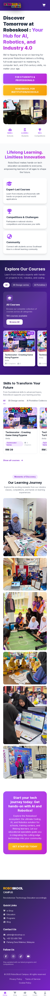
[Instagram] (13, 956)
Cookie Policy (25, 983)
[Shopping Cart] (44, 5)
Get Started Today (25, 846)
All (6, 285)
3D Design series (21, 285)
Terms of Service (32, 979)
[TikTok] (20, 956)
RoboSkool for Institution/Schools (25, 90)
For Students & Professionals (25, 79)
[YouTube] (28, 956)
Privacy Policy (16, 979)
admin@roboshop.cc (16, 935)
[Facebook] (6, 956)
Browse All (14, 322)
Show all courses (11, 460)
